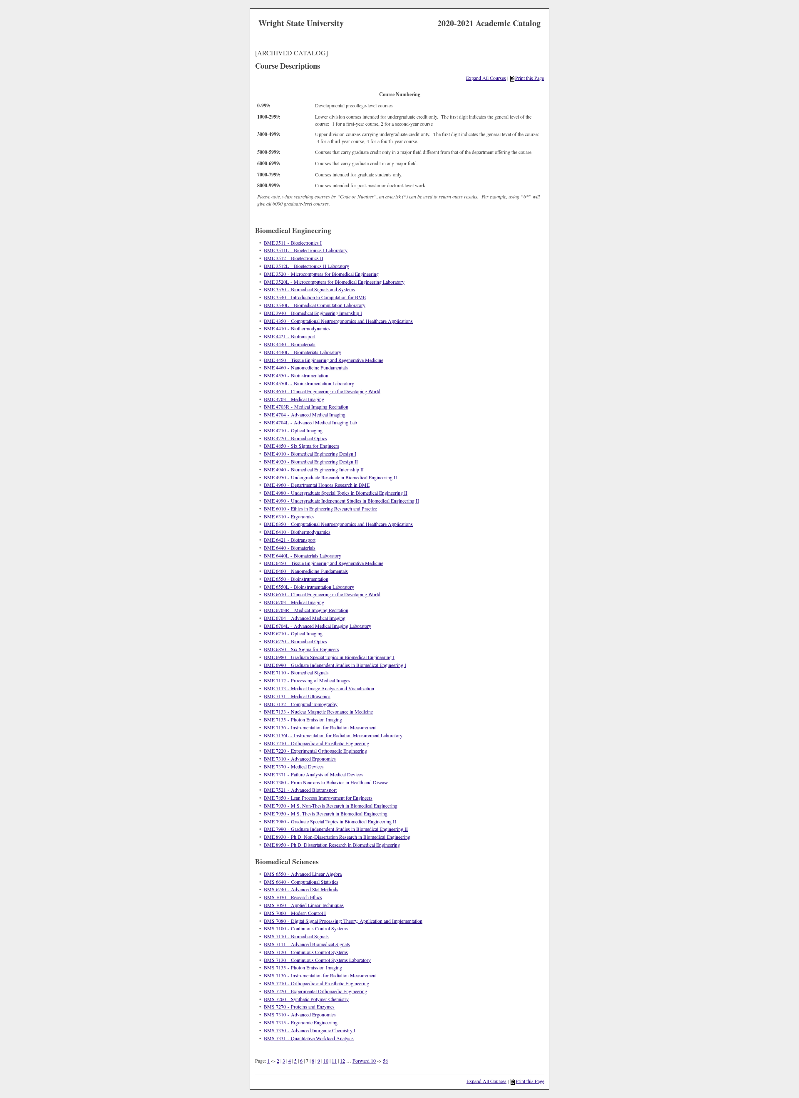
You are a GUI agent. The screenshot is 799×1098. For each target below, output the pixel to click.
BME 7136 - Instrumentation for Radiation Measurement (320, 727)
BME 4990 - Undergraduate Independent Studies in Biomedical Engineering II (341, 500)
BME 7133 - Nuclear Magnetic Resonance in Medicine (318, 711)
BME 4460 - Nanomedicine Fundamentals (306, 367)
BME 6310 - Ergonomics (289, 516)
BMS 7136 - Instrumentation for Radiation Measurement (320, 975)
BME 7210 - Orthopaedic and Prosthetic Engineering (316, 743)
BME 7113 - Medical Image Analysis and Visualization (319, 688)
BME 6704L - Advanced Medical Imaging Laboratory (317, 625)
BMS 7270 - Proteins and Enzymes (299, 1006)
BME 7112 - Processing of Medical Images (307, 680)
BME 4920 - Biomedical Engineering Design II (311, 461)
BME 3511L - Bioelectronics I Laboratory (305, 250)
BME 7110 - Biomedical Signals (296, 672)
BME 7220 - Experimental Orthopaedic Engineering (315, 750)
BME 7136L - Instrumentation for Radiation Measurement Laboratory (333, 735)
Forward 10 (364, 1060)
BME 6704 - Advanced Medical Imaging (304, 618)
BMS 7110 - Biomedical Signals (296, 936)
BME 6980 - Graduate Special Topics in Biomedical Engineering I (329, 657)
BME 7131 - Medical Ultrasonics (297, 696)
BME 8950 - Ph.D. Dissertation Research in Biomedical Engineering (332, 844)
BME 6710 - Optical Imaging (293, 633)
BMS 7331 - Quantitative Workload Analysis (309, 1038)
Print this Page (529, 77)
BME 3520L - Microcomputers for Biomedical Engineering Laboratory (334, 281)
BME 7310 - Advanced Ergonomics (300, 758)
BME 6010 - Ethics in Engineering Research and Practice (320, 508)
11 (334, 1060)
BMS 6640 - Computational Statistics (301, 881)
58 (385, 1060)
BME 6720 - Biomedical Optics (295, 641)
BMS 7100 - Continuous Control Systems (306, 928)
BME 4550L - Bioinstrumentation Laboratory (309, 383)
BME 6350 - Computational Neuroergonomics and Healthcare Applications (338, 523)
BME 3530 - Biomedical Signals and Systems (309, 289)
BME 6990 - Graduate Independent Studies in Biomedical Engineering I (335, 665)
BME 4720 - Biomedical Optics (295, 438)
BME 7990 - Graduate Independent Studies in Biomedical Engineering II (336, 828)
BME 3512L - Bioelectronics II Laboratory (306, 266)
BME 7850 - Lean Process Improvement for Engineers (318, 797)
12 (342, 1060)
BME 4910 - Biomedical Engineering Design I (310, 453)
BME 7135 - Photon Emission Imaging (303, 719)
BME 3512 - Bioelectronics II (293, 258)
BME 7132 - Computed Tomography (300, 704)
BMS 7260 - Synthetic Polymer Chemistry (306, 999)
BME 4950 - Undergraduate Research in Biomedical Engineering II (330, 477)
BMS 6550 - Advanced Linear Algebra (303, 873)
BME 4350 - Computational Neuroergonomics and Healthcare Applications (338, 320)
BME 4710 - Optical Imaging (293, 430)
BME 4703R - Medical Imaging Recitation (306, 406)
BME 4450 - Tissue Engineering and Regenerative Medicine (323, 360)
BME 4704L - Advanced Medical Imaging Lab (310, 422)
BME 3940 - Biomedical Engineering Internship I (313, 313)
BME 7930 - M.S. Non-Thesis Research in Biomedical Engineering (330, 805)
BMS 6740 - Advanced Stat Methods (301, 889)
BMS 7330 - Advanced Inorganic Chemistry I (309, 1030)
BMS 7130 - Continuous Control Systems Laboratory (317, 960)
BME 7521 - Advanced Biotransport (300, 789)
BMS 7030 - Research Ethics (293, 897)
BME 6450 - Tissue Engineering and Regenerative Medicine (323, 563)
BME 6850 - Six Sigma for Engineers (301, 649)
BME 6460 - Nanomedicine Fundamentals (306, 571)
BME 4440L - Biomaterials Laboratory (302, 352)
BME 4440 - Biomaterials (289, 344)
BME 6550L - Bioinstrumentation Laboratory (309, 586)
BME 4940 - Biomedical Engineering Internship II (314, 469)
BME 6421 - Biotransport (289, 539)
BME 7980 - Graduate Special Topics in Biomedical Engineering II (330, 821)
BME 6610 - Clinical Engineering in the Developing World (322, 594)
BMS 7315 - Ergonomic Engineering (300, 1022)
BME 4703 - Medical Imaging (294, 399)
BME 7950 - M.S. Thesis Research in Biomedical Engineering (325, 813)
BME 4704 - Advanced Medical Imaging (304, 414)
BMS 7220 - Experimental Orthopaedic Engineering (315, 991)
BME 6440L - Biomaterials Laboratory (302, 555)
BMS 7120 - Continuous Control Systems (306, 952)
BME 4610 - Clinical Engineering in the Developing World (322, 391)
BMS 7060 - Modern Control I (295, 913)
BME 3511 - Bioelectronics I (293, 242)
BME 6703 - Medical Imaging (294, 602)
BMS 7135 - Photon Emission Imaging (303, 967)
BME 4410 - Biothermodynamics (297, 328)
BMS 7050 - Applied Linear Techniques (304, 905)
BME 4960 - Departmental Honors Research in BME (317, 484)
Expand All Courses (486, 77)
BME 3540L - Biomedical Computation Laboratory (314, 305)
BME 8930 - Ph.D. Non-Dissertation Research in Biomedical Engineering (337, 836)
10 (325, 1060)
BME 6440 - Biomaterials (289, 547)
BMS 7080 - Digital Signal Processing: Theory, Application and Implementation (343, 920)
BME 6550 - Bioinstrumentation (296, 578)
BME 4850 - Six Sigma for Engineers (301, 445)
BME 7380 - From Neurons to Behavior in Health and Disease (326, 782)
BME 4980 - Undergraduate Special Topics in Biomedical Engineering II (335, 492)
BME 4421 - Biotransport (289, 336)
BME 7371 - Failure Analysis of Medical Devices (313, 774)
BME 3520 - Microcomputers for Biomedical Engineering (321, 273)
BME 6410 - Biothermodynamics (297, 531)
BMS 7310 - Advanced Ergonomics (300, 1014)
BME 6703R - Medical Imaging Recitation (306, 610)
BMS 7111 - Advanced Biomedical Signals (307, 944)
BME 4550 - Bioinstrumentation (296, 375)
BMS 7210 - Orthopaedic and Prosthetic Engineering (316, 983)
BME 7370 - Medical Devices (294, 766)
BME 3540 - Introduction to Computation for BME (315, 297)
